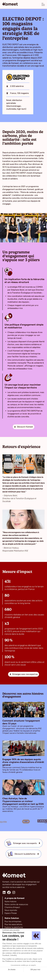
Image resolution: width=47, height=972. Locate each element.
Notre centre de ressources (16, 904)
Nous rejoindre (11, 910)
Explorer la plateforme (14, 927)
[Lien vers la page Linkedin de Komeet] (4, 892)
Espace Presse (11, 913)
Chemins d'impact (12, 907)
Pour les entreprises (13, 921)
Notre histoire (10, 901)
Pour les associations (13, 924)
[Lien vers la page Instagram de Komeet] (13, 892)
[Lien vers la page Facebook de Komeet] (9, 892)
